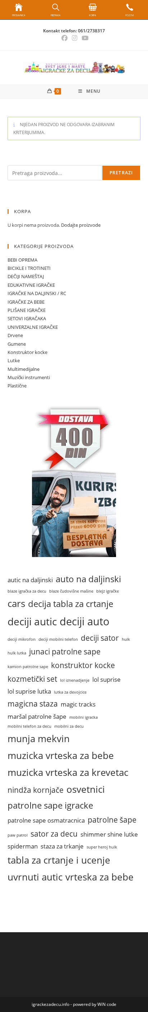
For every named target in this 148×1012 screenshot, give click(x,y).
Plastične (17, 385)
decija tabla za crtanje (70, 604)
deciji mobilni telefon (58, 639)
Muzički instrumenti (29, 377)
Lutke (14, 360)
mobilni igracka (83, 717)
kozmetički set (32, 678)
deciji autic (32, 621)
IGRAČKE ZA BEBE (26, 302)
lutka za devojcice (70, 692)
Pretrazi (121, 173)
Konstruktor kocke (27, 352)
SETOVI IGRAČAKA (27, 318)
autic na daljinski (30, 580)
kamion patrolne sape (28, 666)
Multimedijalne (24, 369)
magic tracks (78, 704)
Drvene (15, 335)
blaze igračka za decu (27, 591)
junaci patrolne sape (65, 651)
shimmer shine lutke (109, 834)
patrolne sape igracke (50, 805)
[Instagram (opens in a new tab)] (74, 38)
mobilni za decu (69, 726)
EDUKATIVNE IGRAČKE (31, 285)
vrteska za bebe (99, 876)
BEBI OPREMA (22, 260)
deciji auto (85, 621)
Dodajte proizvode (81, 225)
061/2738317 (91, 31)
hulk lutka (17, 653)
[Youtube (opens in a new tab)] (83, 38)
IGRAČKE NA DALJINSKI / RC (37, 293)
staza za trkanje (62, 846)
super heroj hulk (102, 847)
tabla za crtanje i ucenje (59, 860)
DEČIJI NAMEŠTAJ (26, 276)
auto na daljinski (88, 579)
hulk (126, 639)
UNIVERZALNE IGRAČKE (33, 327)
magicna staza (33, 703)
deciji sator (100, 637)
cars (16, 603)
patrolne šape (112, 819)
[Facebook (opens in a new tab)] (64, 38)
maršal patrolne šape (37, 716)
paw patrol (18, 835)
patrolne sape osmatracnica (46, 820)
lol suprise (106, 679)
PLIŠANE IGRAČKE (27, 310)
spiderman (23, 846)
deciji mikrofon (22, 639)
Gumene (17, 344)
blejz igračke (107, 591)
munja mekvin (39, 738)
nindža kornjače (36, 790)
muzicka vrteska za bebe (61, 755)
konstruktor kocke (83, 665)
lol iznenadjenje (74, 680)
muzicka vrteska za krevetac (68, 772)
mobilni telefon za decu (29, 726)
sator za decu (54, 833)
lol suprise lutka (29, 691)
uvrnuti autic (35, 876)
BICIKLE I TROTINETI (29, 268)
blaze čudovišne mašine (71, 591)
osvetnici (85, 789)
